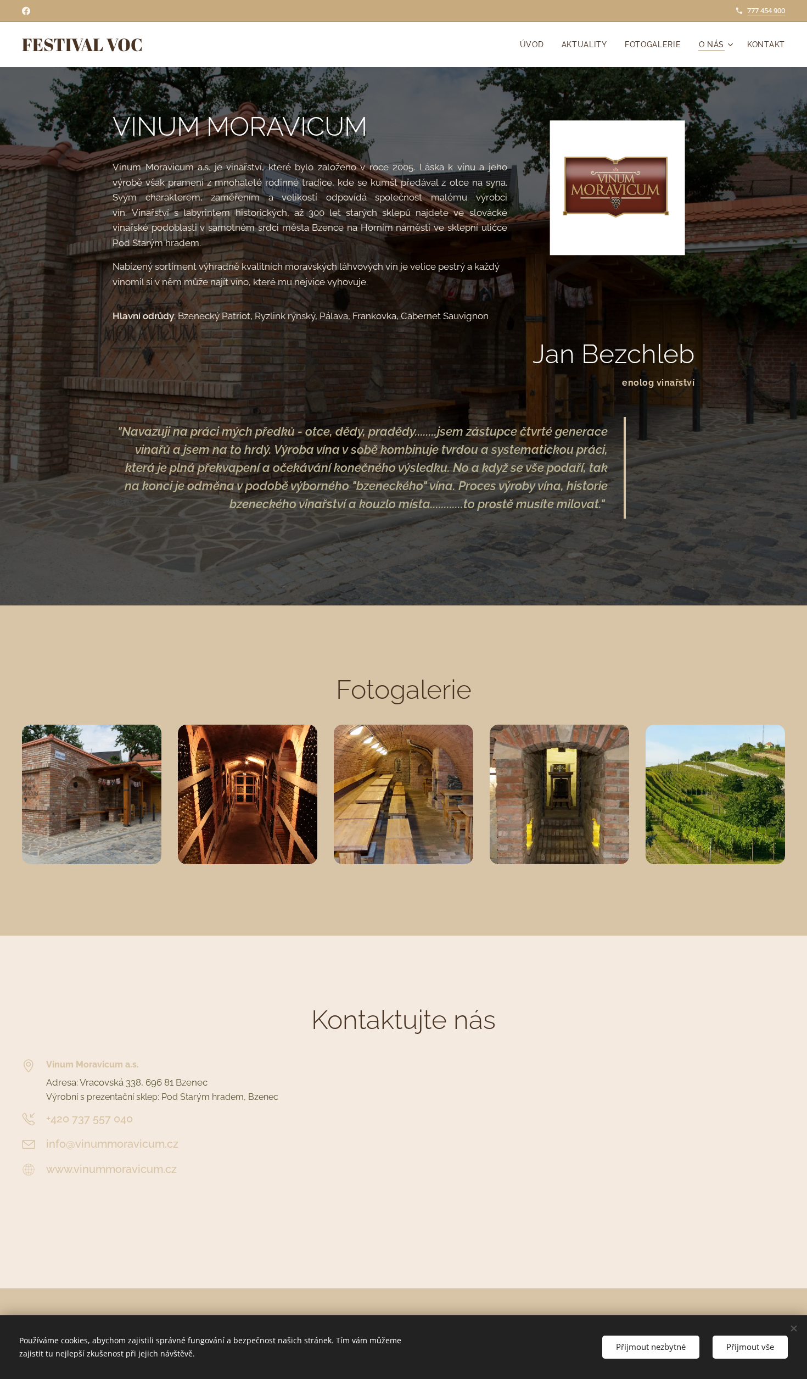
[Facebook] (26, 11)
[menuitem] (535, 44)
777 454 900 (766, 10)
